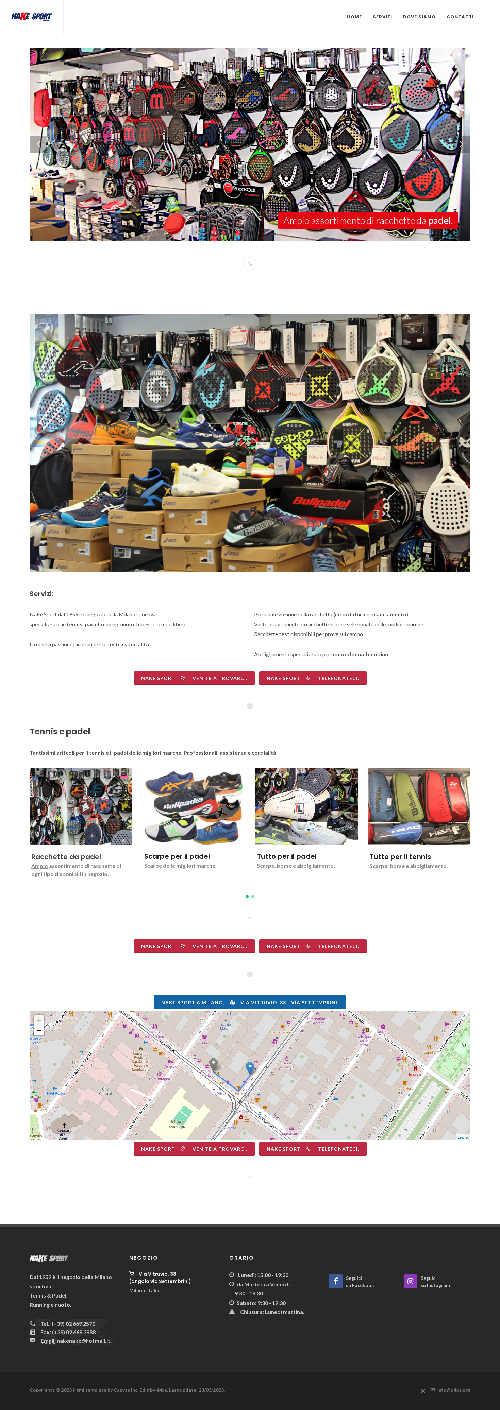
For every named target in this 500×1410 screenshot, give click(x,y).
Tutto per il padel (174, 856)
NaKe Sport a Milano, (250, 1002)
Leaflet (463, 1137)
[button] (247, 896)
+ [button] (39, 1020)
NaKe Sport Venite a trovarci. (194, 678)
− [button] (39, 1030)
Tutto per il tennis (287, 856)
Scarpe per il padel (64, 856)
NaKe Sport (313, 678)
